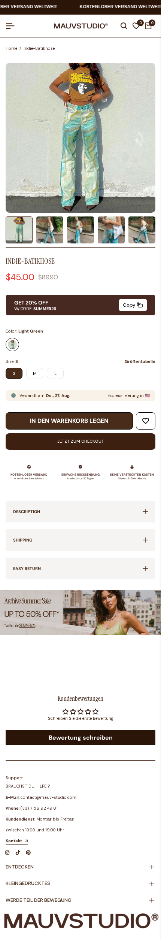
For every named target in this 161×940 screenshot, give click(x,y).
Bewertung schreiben (81, 738)
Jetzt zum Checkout (80, 441)
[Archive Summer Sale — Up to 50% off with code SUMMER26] (80, 612)
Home (11, 48)
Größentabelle (140, 361)
